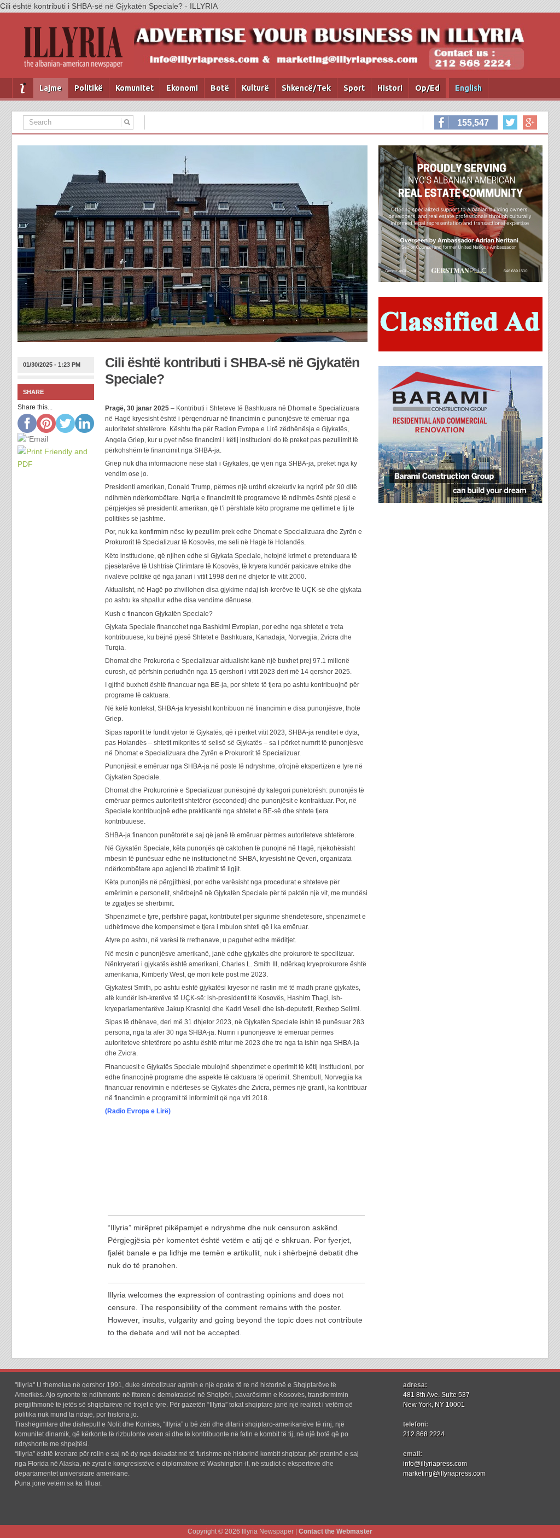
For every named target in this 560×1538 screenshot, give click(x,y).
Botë (220, 88)
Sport (354, 88)
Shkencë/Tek (306, 88)
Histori (389, 88)
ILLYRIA (77, 52)
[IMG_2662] (460, 279)
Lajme (50, 88)
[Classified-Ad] (460, 348)
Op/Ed (427, 88)
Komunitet (134, 88)
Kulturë (255, 88)
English (468, 88)
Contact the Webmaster (335, 1531)
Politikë (88, 88)
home (22, 88)
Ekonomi (182, 88)
